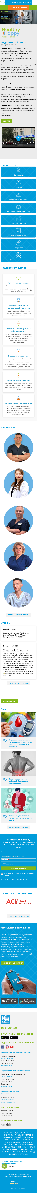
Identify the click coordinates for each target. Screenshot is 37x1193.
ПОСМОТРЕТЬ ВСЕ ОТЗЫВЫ (19, 683)
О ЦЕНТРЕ (6, 121)
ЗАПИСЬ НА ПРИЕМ (18, 7)
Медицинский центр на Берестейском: (15, 1071)
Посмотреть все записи (18, 827)
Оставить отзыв (9, 701)
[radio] (10, 1184)
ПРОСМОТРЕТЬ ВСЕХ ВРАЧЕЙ (18, 615)
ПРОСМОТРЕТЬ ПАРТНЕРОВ (19, 916)
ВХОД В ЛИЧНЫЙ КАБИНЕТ (13, 963)
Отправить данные (18, 868)
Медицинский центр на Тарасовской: (10, 1093)
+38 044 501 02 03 (16, 2)
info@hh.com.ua (6, 1066)
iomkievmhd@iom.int (8, 1102)
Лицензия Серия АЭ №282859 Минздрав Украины (11, 1163)
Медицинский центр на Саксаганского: (16, 1052)
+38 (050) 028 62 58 (7, 1100)
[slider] (9, 142)
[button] (16, 22)
